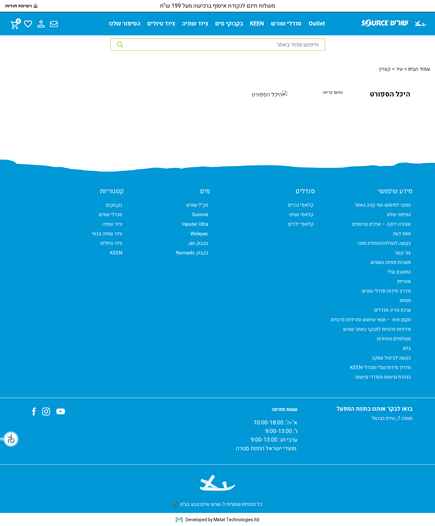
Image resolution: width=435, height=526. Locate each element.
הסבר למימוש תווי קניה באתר (383, 205)
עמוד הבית (419, 69)
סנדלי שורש (286, 23)
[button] (9, 439)
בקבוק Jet (198, 243)
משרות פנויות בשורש (390, 262)
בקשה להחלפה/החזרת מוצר (384, 243)
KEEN (257, 23)
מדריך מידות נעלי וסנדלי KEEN (380, 367)
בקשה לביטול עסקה (391, 357)
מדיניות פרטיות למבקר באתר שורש (377, 329)
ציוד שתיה (195, 23)
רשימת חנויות (18, 6)
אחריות (404, 281)
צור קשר (403, 252)
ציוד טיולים (161, 23)
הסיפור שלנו (124, 23)
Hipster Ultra (195, 224)
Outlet (317, 23)
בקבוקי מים (229, 23)
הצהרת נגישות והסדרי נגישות (383, 376)
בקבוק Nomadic (192, 252)
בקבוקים (114, 205)
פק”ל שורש (197, 205)
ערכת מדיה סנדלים (392, 310)
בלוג (407, 348)
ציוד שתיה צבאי (107, 233)
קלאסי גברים (300, 205)
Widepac (199, 233)
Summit (200, 214)
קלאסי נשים (301, 214)
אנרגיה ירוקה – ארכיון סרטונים (381, 224)
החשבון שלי (399, 271)
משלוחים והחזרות (394, 338)
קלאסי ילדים (300, 224)
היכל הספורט (390, 94)
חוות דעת (402, 233)
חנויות (405, 300)
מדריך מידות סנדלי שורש (386, 291)
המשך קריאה (333, 92)
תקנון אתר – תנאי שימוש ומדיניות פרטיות (371, 319)
